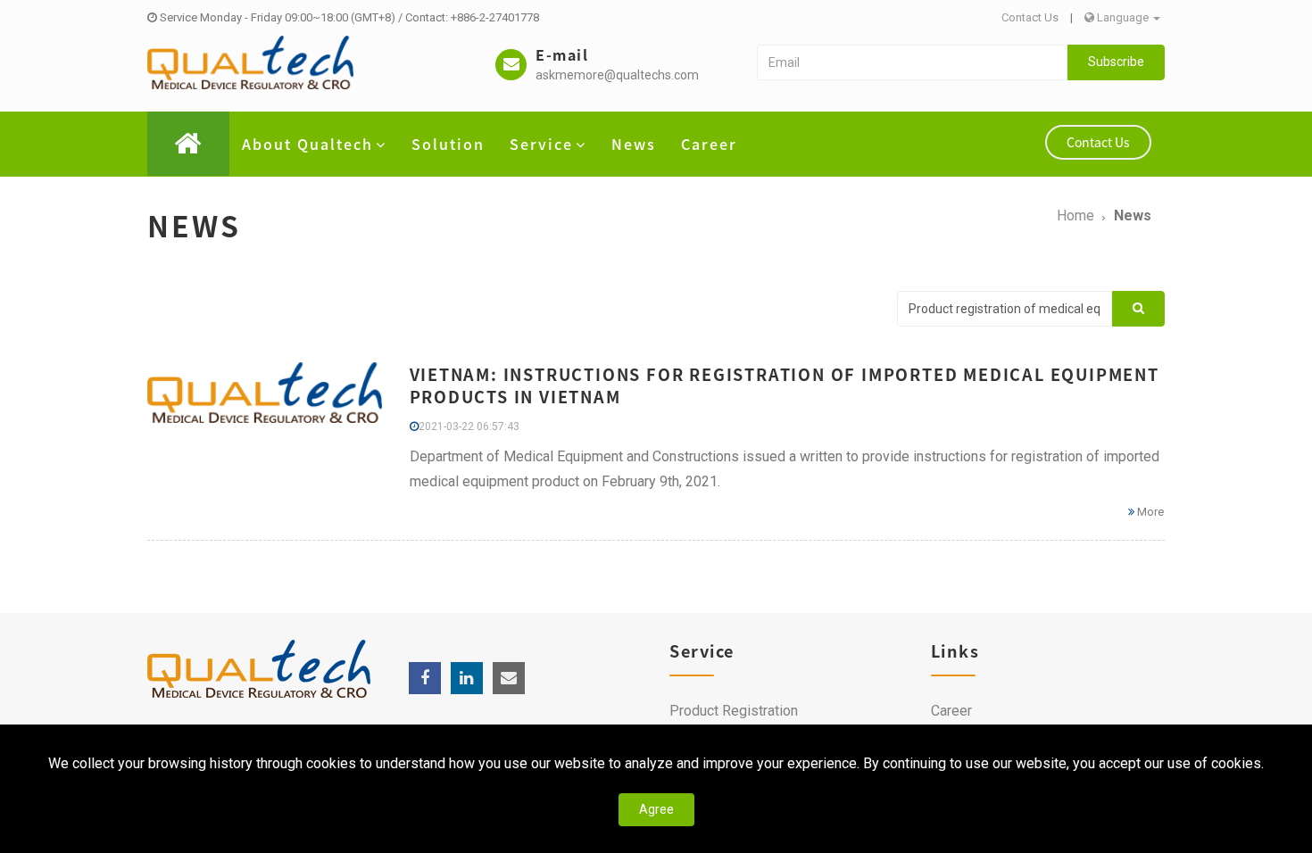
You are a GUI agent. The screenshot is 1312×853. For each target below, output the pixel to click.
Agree (656, 809)
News (633, 143)
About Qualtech (307, 143)
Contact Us (1030, 17)
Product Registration (733, 710)
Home (1075, 215)
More (1149, 511)
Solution (448, 143)
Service (541, 143)
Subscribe (1116, 61)
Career (709, 143)
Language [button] (1122, 17)
